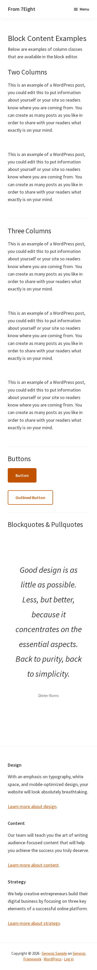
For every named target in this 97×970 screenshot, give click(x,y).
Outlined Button (30, 497)
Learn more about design (32, 806)
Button (22, 475)
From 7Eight (21, 9)
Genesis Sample (54, 953)
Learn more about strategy (34, 923)
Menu (84, 9)
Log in (69, 959)
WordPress (53, 959)
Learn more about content (33, 865)
